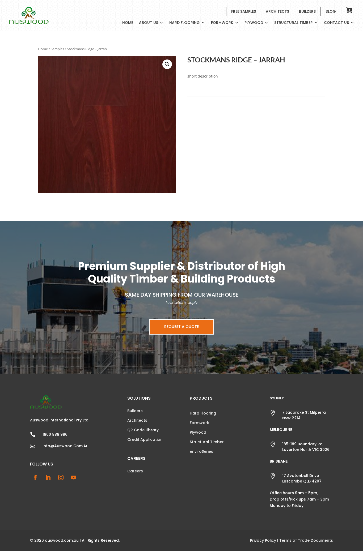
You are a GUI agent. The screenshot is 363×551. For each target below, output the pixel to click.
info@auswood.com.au (65, 446)
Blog (331, 12)
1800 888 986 (55, 434)
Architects (277, 12)
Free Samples (243, 12)
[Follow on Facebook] (35, 477)
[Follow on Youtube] (73, 477)
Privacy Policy (263, 540)
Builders (307, 12)
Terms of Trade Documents (306, 540)
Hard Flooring (184, 23)
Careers (135, 471)
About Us (148, 23)
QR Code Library (143, 430)
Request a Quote (181, 326)
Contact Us (336, 23)
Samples (57, 48)
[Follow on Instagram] (61, 477)
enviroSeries (201, 451)
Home (127, 23)
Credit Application (145, 439)
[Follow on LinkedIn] (48, 477)
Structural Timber (293, 23)
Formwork (222, 23)
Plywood (253, 23)
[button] (167, 64)
